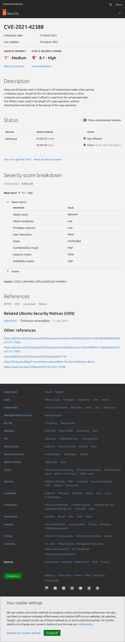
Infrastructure (66, 543)
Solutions (9, 543)
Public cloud (87, 473)
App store (50, 438)
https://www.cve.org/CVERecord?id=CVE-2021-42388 (34, 366)
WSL (70, 516)
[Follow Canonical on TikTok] (89, 588)
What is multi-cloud (65, 473)
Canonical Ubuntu (13, 3)
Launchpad (29, 303)
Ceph (7, 399)
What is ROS (66, 430)
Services (83, 446)
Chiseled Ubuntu (80, 504)
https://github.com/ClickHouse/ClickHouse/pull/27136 (35, 356)
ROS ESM (50, 430)
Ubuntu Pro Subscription (59, 535)
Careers (78, 575)
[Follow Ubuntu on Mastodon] (47, 588)
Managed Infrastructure (90, 543)
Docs (95, 399)
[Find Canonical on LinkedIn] (64, 588)
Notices (58, 485)
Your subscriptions (55, 524)
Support (59, 391)
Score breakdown (41, 66)
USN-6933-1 (11, 320)
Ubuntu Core (11, 446)
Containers (10, 504)
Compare (77, 493)
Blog (87, 575)
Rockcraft (80, 508)
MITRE (7, 303)
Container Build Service (58, 508)
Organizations (53, 454)
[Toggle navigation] (120, 13)
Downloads (10, 516)
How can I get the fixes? (17, 159)
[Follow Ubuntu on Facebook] (55, 588)
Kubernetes (11, 407)
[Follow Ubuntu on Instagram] (72, 588)
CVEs (48, 485)
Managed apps (53, 415)
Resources (110, 407)
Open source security (57, 548)
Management (89, 438)
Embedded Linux (69, 438)
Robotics (9, 430)
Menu (119, 4)
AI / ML (8, 423)
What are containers (56, 504)
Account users (77, 524)
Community (83, 430)
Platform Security (55, 481)
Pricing (92, 524)
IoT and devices (81, 548)
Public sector (81, 561)
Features (50, 446)
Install (48, 391)
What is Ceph (52, 399)
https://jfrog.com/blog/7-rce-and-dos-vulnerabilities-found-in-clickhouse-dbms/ (49, 361)
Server (61, 516)
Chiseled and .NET (104, 504)
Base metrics (19, 202)
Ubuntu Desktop (14, 454)
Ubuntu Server (12, 461)
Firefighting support (56, 528)
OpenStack (10, 391)
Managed (68, 399)
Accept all (52, 632)
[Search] (110, 4)
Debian (43, 303)
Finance (104, 561)
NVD (17, 303)
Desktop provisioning (88, 535)
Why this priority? (14, 66)
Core (79, 516)
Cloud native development (60, 554)
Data (52, 543)
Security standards (101, 481)
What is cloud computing (59, 469)
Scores (15, 271)
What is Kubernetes (56, 407)
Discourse (105, 524)
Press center (52, 580)
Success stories (66, 446)
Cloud (7, 469)
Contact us (13, 576)
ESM (70, 481)
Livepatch (82, 481)
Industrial (66, 561)
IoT (6, 438)
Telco (95, 561)
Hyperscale (51, 461)
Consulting (83, 399)
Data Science (67, 423)
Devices (108, 535)
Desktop (49, 516)
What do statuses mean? (48, 159)
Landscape (10, 493)
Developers (70, 454)
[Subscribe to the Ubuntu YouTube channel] (81, 588)
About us (50, 575)
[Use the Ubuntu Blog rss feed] (98, 588)
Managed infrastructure (18, 415)
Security (9, 481)
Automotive (51, 561)
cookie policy (85, 624)
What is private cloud (88, 469)
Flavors (84, 454)
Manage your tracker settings (24, 632)
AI (46, 543)
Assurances (72, 485)
